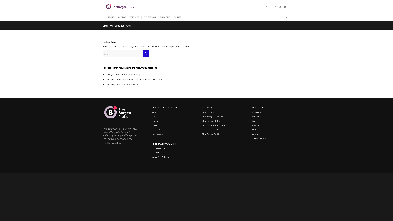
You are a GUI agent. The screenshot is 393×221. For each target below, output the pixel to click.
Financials (155, 121)
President (155, 125)
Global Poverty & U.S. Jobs (211, 121)
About (154, 116)
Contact (154, 112)
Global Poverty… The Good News (212, 116)
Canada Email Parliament (160, 157)
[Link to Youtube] (284, 6)
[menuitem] (111, 17)
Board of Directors (158, 129)
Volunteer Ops (256, 129)
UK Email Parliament (159, 148)
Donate (254, 121)
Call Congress (256, 112)
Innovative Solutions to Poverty (212, 129)
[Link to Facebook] (271, 6)
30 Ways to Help (257, 125)
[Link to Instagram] (275, 6)
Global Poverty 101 (208, 112)
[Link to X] (266, 6)
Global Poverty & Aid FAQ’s (211, 134)
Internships (255, 134)
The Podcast (255, 142)
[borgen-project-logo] (120, 7)
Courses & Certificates (259, 138)
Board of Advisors (158, 134)
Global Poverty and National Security (214, 125)
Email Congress (257, 116)
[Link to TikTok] (280, 6)
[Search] (285, 17)
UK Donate (155, 152)
